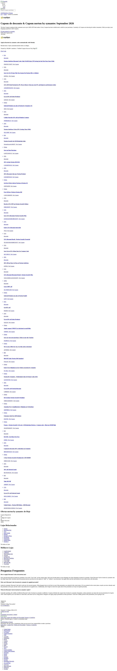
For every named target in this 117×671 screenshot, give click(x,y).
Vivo (5, 531)
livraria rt (6, 541)
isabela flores (7, 540)
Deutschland (7, 630)
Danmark (6, 652)
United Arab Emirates (9, 651)
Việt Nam (6, 664)
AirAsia (6, 555)
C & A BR (6, 561)
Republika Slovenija (9, 661)
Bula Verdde (7, 533)
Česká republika (8, 649)
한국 (5, 648)
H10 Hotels (7, 559)
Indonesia (6, 667)
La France (6, 632)
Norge (5, 655)
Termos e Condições (30, 617)
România (6, 658)
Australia (6, 636)
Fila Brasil (6, 537)
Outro (5, 14)
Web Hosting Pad (8, 554)
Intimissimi (6, 538)
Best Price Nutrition (9, 558)
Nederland (6, 638)
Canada (6, 641)
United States (7, 629)
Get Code (3, 51)
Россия (6, 646)
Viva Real (6, 564)
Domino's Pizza (8, 536)
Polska (5, 642)
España (5, 644)
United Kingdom (8, 633)
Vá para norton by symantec (8, 31)
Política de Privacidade (18, 617)
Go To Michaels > (5, 605)
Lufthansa (6, 552)
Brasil (2, 626)
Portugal (6, 657)
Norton (5, 528)
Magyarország (7, 666)
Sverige (6, 660)
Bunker (6, 534)
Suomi (5, 654)
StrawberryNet (7, 530)
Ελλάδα (6, 669)
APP (4, 7)
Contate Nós (9, 617)
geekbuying (7, 556)
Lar (2, 14)
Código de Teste (5, 611)
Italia (5, 645)
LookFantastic (7, 551)
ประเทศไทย (7, 663)
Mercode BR (7, 562)
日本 (5, 635)
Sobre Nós (3, 617)
